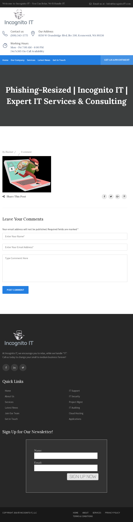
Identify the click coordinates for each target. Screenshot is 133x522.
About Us (9, 396)
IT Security (74, 396)
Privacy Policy (112, 512)
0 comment (26, 152)
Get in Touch (59, 60)
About (85, 512)
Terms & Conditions (83, 516)
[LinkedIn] (14, 367)
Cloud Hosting (76, 413)
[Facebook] (6, 367)
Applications (75, 418)
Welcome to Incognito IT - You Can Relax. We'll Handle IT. (33, 3)
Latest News (44, 60)
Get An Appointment (117, 60)
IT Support (74, 390)
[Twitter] (22, 367)
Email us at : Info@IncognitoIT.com (111, 3)
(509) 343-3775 (19, 35)
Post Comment (15, 289)
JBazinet (9, 152)
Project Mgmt (76, 402)
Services (31, 60)
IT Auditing (74, 407)
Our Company (17, 60)
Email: (38, 462)
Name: (38, 450)
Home (5, 60)
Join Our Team (12, 413)
